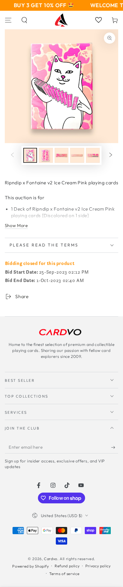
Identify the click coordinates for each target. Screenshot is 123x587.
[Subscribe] (114, 447)
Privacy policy (98, 565)
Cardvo (50, 558)
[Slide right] (111, 155)
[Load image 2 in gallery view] (46, 155)
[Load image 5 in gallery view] (93, 155)
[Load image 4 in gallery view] (77, 155)
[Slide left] (12, 155)
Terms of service (64, 573)
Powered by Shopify (30, 566)
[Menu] (8, 20)
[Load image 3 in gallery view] (61, 155)
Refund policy (67, 565)
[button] (24, 20)
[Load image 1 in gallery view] (30, 155)
